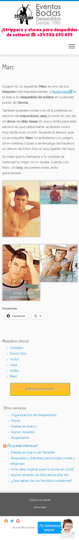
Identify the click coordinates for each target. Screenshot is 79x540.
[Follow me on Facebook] (7, 521)
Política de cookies (40, 500)
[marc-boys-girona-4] (21, 208)
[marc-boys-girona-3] (59, 192)
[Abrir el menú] (71, 46)
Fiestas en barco (24, 426)
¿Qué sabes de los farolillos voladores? (41, 481)
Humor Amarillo (23, 432)
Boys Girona (28, 527)
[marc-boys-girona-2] (21, 272)
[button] (21, 209)
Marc (14, 376)
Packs (15, 421)
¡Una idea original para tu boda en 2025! (42, 469)
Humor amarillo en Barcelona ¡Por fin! (40, 475)
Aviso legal (40, 507)
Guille (14, 371)
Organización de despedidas (33, 415)
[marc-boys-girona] (59, 263)
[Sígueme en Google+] (19, 521)
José (13, 365)
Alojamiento (20, 438)
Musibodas (60, 92)
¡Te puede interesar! (22, 445)
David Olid (18, 354)
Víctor (14, 359)
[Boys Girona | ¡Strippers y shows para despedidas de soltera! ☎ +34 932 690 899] (39, 14)
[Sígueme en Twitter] (13, 521)
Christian (16, 348)
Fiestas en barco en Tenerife (33, 452)
